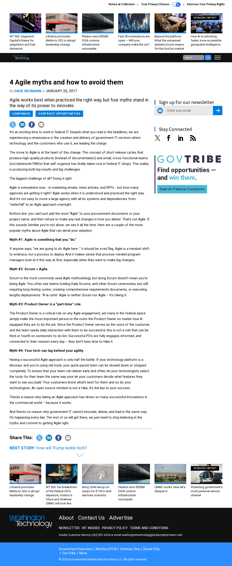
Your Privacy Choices (155, 4)
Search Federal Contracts (182, 189)
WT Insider (91, 528)
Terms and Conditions (149, 528)
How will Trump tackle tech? (61, 448)
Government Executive (75, 549)
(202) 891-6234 (100, 535)
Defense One (130, 549)
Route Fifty (151, 549)
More (83, 553)
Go (208, 57)
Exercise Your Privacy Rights (206, 4)
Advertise (121, 518)
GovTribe (69, 553)
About (66, 518)
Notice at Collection (122, 4)
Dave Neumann (27, 91)
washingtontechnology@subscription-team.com (152, 535)
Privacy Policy (115, 528)
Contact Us (91, 518)
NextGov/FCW (106, 549)
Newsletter (69, 528)
